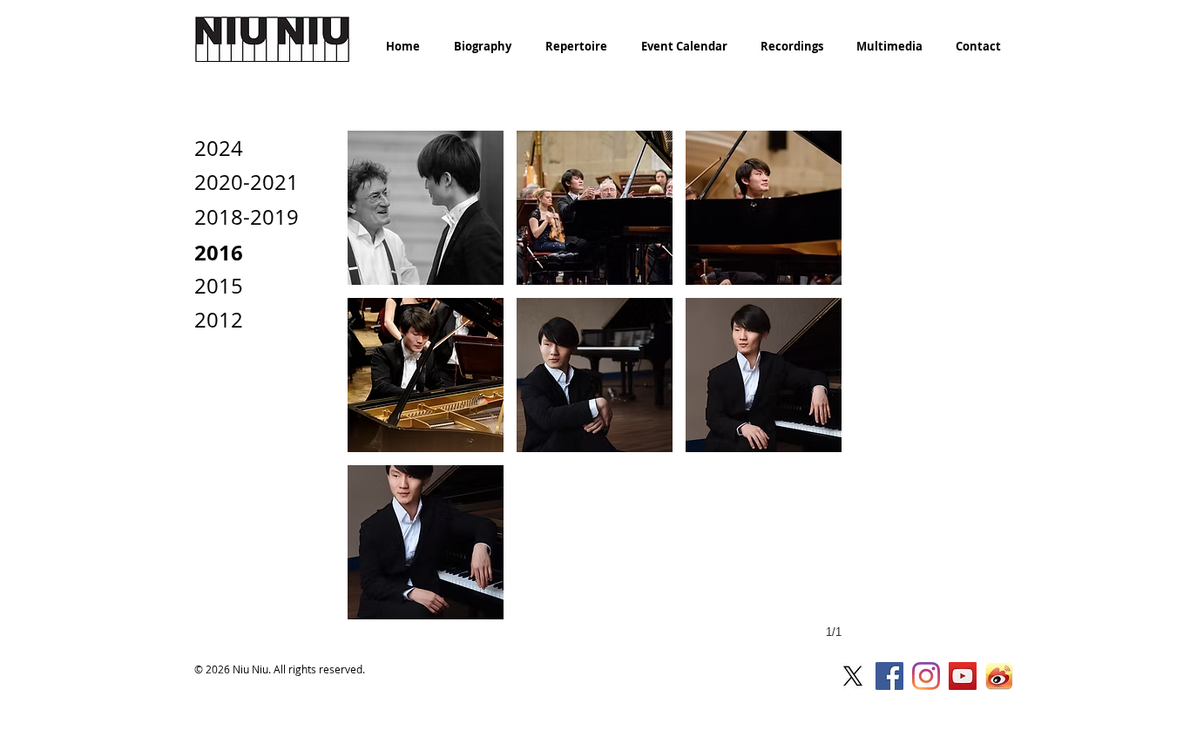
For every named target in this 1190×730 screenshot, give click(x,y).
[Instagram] (926, 676)
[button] (426, 208)
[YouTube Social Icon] (963, 676)
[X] (853, 676)
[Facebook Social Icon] (889, 676)
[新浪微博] (999, 676)
